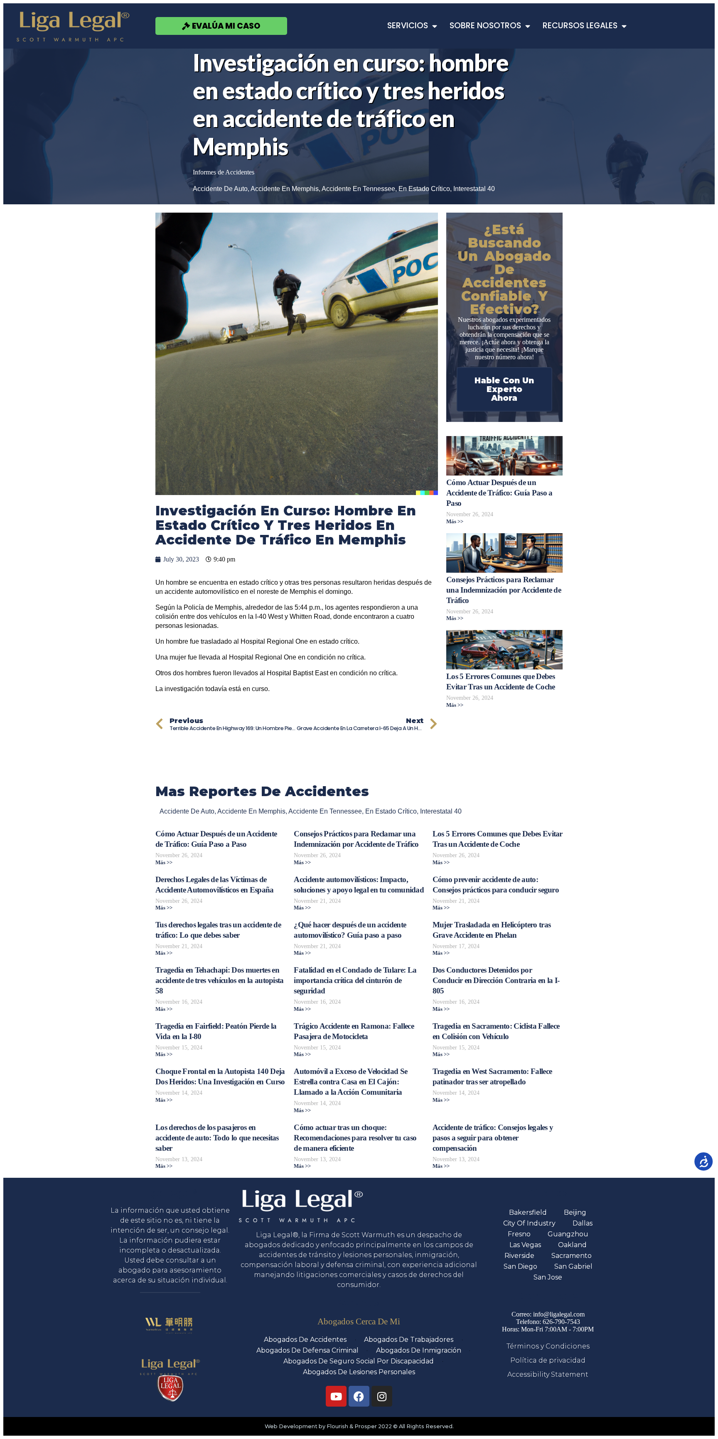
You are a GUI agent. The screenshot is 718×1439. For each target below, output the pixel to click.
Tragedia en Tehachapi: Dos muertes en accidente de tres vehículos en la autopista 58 (219, 980)
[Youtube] (336, 1396)
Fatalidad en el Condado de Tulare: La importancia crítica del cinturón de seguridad (355, 980)
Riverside (519, 1256)
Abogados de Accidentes (305, 1339)
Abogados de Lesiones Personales (359, 1372)
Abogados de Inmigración (418, 1350)
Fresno (519, 1234)
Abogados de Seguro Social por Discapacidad (358, 1361)
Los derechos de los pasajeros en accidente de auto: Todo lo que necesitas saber (217, 1137)
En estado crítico (424, 188)
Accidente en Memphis (285, 188)
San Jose (548, 1277)
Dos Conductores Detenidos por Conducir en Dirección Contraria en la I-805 (496, 980)
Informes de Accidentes (223, 172)
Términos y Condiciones (548, 1346)
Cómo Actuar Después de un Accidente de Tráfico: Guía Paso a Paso (499, 492)
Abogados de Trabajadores (408, 1339)
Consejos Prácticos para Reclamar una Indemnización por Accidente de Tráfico (503, 590)
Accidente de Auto (220, 188)
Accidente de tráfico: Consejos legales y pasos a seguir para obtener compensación (493, 1137)
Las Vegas (525, 1245)
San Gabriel (573, 1266)
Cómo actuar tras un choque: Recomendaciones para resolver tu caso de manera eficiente (355, 1137)
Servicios (407, 25)
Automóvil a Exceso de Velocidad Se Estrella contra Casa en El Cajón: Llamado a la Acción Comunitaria (350, 1081)
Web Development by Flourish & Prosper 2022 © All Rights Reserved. (359, 1426)
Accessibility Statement (547, 1374)
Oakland (572, 1245)
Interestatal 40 (474, 188)
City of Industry (529, 1223)
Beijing (575, 1212)
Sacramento (571, 1256)
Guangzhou (568, 1234)
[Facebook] (359, 1396)
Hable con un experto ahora (504, 389)
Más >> (454, 522)
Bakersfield (528, 1212)
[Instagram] (381, 1396)
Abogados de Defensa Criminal (307, 1350)
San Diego (520, 1266)
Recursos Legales (580, 25)
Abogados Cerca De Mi (358, 1321)
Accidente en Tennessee (358, 188)
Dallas (583, 1223)
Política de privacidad (547, 1360)
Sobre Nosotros (485, 25)
